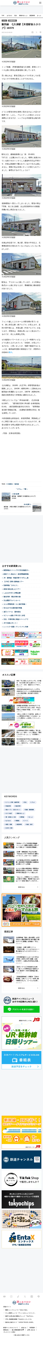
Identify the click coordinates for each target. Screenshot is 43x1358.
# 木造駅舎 (9, 484)
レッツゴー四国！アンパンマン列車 (16, 627)
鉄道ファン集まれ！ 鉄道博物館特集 (16, 574)
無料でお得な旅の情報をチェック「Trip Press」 (19, 1316)
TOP (3, 15)
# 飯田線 (16, 484)
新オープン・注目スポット (13, 809)
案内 (10, 352)
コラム (4, 20)
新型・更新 (9, 824)
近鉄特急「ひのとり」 (11, 585)
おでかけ (9, 15)
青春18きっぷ (23, 15)
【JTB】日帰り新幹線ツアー (14, 581)
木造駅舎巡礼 (12, 20)
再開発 (17, 820)
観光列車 (18, 806)
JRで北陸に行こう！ (11, 623)
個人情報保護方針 (17, 1330)
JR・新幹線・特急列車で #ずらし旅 (16, 578)
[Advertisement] (21, 458)
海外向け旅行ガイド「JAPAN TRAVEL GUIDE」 (19, 1322)
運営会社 (6, 1330)
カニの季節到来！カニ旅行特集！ (15, 604)
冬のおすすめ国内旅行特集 (13, 608)
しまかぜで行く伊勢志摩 (12, 593)
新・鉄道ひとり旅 (11, 817)
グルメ (33, 802)
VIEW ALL (21, 887)
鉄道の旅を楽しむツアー (12, 589)
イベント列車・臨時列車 (12, 802)
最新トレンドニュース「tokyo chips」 (16, 1310)
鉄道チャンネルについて (10, 1327)
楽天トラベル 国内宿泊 (12, 612)
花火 (15, 15)
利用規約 (32, 1327)
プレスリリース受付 (9, 1332)
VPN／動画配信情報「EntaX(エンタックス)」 (19, 1319)
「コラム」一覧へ (21, 489)
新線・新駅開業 (29, 809)
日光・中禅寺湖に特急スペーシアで (16, 619)
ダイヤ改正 (9, 813)
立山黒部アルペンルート (12, 600)
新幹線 (22, 817)
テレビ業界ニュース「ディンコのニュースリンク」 (20, 1313)
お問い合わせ (31, 1330)
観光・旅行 (30, 824)
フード (26, 820)
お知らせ (23, 1327)
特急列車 (8, 806)
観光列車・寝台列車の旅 (12, 597)
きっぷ (39, 15)
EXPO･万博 (9, 828)
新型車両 (32, 15)
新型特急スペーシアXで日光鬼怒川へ (16, 570)
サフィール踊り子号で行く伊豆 (14, 615)
